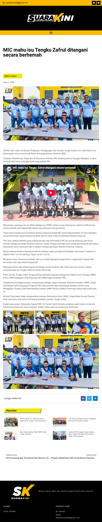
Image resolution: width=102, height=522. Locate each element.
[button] (51, 33)
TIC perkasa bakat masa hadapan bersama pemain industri (82, 420)
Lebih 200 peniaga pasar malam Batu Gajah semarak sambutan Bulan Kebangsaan (81, 434)
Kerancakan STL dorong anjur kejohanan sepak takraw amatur (33, 420)
